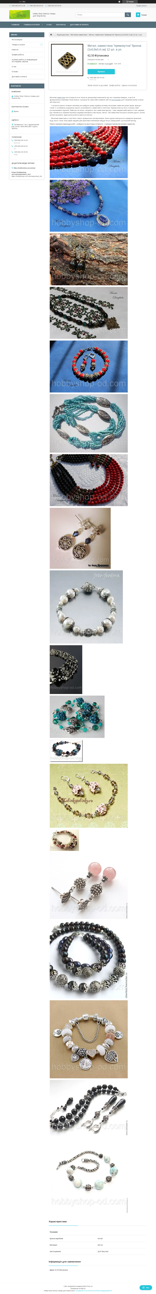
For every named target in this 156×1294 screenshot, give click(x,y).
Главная (15, 25)
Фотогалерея (17, 40)
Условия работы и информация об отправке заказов (24, 61)
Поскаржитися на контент (84, 1291)
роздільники (116, 100)
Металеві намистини (79, 35)
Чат (147, 1288)
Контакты (61, 25)
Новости (15, 50)
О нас (49, 25)
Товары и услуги (32, 25)
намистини (61, 97)
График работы (18, 55)
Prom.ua (89, 1286)
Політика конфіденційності (103, 1291)
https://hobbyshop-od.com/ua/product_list (27, 176)
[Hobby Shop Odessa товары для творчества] (19, 18)
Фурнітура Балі (63, 35)
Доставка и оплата (79, 25)
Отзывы (15, 72)
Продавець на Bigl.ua (78, 1288)
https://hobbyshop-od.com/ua (24, 168)
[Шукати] (128, 14)
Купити (101, 72)
